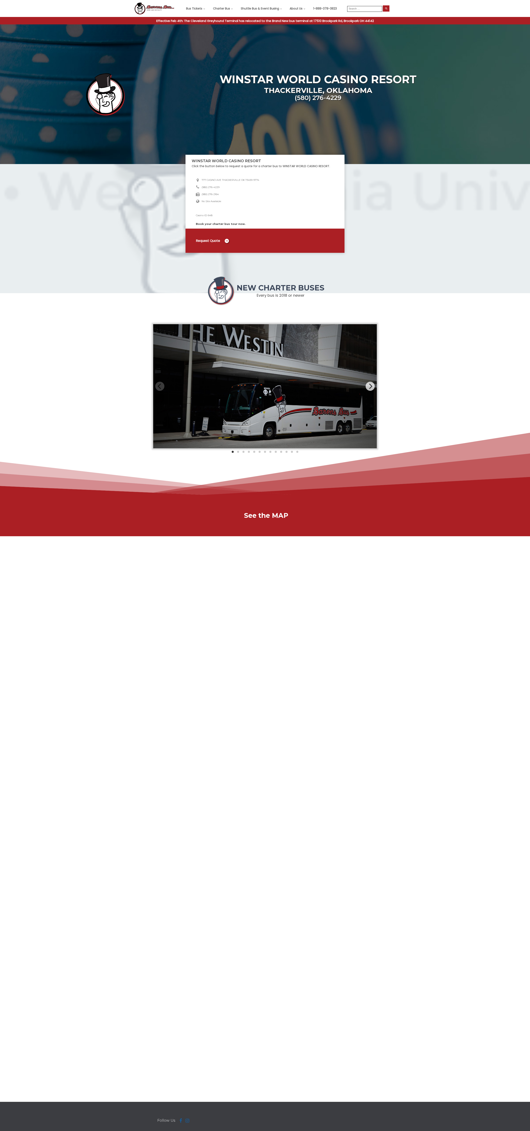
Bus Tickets (194, 8)
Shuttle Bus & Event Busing (260, 8)
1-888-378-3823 (325, 8)
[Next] (370, 386)
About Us (296, 8)
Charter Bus (221, 8)
